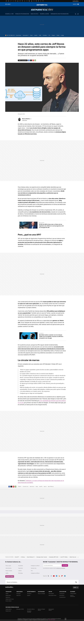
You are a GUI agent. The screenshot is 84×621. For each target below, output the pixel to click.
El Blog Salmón (73, 593)
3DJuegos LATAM (20, 609)
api (37, 486)
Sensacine (29, 593)
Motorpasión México (51, 610)
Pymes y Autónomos (72, 596)
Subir (75, 587)
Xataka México (9, 609)
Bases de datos (34, 13)
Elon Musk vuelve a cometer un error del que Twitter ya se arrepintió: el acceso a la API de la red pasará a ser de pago (51, 336)
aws (46, 486)
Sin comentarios (23, 60)
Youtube (54, 576)
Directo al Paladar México (41, 610)
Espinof (28, 595)
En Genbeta (41, 333)
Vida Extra (18, 595)
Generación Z (25, 35)
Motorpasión (51, 593)
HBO (40, 35)
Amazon (32, 486)
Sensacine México (31, 609)
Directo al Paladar (41, 593)
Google (53, 35)
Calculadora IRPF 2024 (53, 557)
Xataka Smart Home (10, 599)
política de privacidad (60, 568)
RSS (59, 576)
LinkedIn (65, 576)
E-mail (35, 60)
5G (49, 35)
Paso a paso (8, 565)
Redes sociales (9, 570)
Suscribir (65, 565)
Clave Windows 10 (31, 557)
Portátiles (45, 35)
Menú (8, 4)
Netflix (7, 573)
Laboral (19, 570)
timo (32, 570)
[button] (27, 119)
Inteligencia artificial (35, 565)
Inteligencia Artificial (35, 573)
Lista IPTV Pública (64, 557)
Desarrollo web (9, 13)
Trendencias (61, 593)
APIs (41, 486)
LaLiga (62, 35)
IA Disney (23, 557)
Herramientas (8, 568)
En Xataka (42, 222)
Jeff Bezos (51, 486)
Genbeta (42, 5)
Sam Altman (18, 35)
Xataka (7, 593)
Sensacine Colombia (29, 611)
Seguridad (20, 568)
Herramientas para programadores (60, 13)
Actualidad (20, 565)
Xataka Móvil (8, 595)
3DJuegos (18, 593)
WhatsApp (20, 573)
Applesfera (8, 597)
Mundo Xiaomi (8, 600)
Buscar (76, 582)
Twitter (75, 14)
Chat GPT (17, 557)
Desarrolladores (44, 13)
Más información (51, 619)
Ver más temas (9, 576)
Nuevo (75, 4)
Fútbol (58, 35)
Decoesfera (61, 595)
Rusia (31, 35)
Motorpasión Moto (52, 595)
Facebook (78, 14)
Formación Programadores (22, 13)
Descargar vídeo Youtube (42, 557)
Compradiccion (62, 597)
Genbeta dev (42, 9)
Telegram (57, 576)
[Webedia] (9, 587)
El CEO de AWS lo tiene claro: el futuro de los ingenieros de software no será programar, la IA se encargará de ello (51, 226)
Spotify (35, 35)
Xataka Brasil (8, 610)
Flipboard (33, 60)
